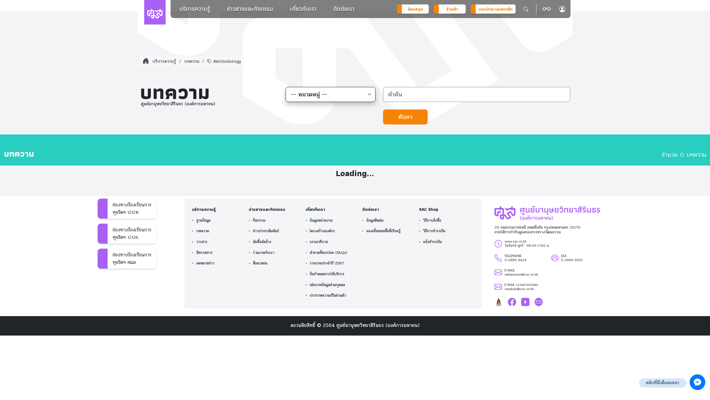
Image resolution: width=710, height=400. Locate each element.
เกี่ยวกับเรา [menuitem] (303, 9)
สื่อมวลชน (260, 263)
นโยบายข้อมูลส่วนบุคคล (327, 285)
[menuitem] (194, 9)
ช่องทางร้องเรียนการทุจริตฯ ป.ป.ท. (132, 208)
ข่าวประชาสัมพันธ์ (266, 231)
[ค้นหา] (526, 9)
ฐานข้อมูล (203, 220)
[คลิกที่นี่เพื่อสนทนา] (697, 382)
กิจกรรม (259, 220)
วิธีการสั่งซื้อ (432, 220)
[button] (546, 9)
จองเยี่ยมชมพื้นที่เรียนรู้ (383, 231)
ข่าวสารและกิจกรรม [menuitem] (250, 9)
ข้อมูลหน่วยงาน (321, 220)
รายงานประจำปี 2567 (327, 263)
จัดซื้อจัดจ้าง (262, 242)
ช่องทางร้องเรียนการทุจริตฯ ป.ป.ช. (132, 233)
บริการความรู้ (164, 61)
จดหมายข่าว (205, 263)
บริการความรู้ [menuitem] (194, 9)
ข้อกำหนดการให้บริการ (327, 274)
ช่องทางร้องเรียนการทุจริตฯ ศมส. (132, 258)
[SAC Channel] (538, 301)
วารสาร (201, 242)
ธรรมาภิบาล (319, 242)
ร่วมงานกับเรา (263, 253)
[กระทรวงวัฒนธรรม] (499, 301)
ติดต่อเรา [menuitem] (343, 9)
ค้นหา (405, 117)
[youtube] (525, 301)
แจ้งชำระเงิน (432, 242)
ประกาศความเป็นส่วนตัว (328, 295)
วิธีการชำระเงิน (434, 231)
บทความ (191, 61)
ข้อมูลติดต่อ (375, 220)
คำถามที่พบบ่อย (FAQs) (328, 253)
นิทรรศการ (204, 253)
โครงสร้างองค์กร (322, 231)
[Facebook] (512, 301)
